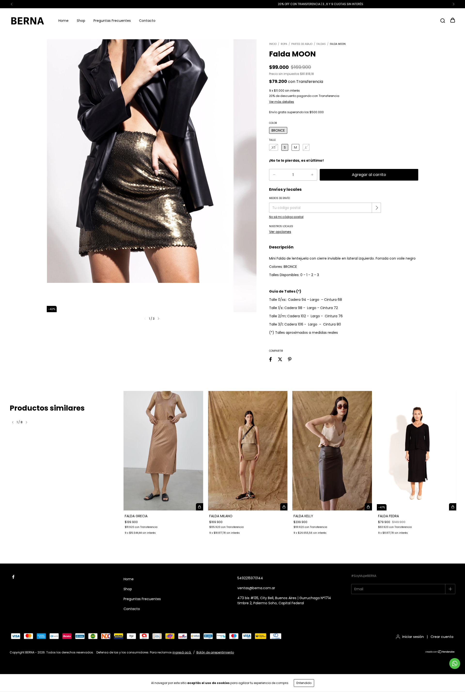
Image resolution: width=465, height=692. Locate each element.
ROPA (284, 44)
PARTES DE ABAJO (301, 44)
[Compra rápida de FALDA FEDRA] (452, 506)
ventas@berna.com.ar (256, 588)
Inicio (273, 44)
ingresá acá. (182, 652)
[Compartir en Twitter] (280, 359)
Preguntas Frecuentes (112, 20)
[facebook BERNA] (13, 577)
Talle (272, 140)
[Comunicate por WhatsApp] (454, 663)
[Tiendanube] (440, 652)
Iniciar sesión (413, 636)
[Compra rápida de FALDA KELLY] (368, 506)
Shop (81, 20)
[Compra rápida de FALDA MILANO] (283, 506)
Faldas (321, 44)
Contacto (147, 20)
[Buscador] (442, 20)
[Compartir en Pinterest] (289, 359)
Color (273, 123)
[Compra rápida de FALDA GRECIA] (199, 506)
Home (63, 20)
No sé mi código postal (286, 217)
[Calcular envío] (377, 208)
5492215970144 (250, 578)
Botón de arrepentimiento (215, 652)
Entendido (303, 683)
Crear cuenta (442, 636)
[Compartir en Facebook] (270, 359)
